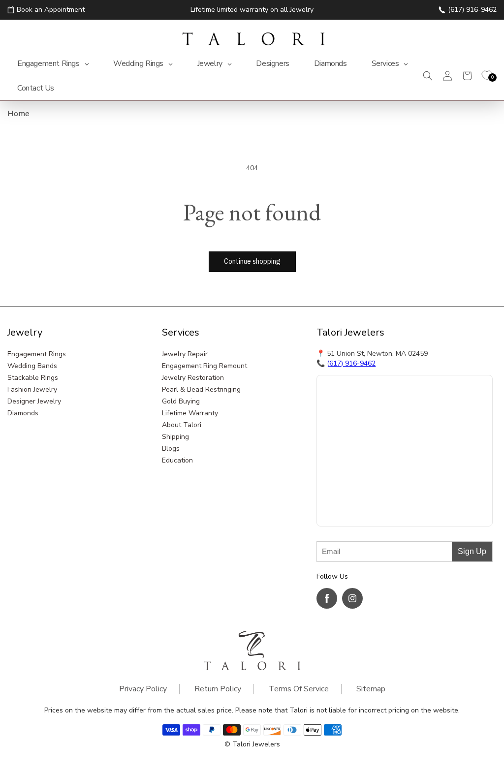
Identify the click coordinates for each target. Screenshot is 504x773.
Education (177, 460)
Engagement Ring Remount (204, 366)
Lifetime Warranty (190, 413)
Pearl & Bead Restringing (201, 389)
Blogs (171, 448)
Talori (241, 744)
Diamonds (22, 413)
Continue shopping (252, 261)
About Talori (181, 425)
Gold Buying (181, 401)
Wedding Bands (32, 366)
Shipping (175, 436)
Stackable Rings (32, 377)
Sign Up (472, 551)
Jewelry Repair (185, 354)
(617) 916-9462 (351, 363)
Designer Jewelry (34, 401)
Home (18, 113)
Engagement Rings (36, 354)
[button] (428, 76)
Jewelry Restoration (193, 377)
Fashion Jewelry (32, 389)
